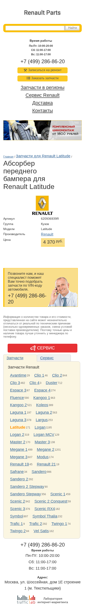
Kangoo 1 (41, 398)
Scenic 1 (57, 494)
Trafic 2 (35, 523)
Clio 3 (15, 383)
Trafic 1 (16, 523)
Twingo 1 (59, 523)
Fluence (17, 398)
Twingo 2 (18, 531)
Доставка (42, 103)
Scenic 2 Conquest (50, 501)
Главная (8, 156)
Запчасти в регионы (43, 87)
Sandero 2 (19, 479)
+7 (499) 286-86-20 (42, 61)
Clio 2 (57, 375)
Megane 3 (18, 457)
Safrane (17, 471)
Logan (40, 427)
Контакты (42, 110)
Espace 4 (42, 390)
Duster (51, 383)
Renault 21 (46, 464)
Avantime (18, 375)
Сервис (47, 358)
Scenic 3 (17, 509)
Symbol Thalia (44, 516)
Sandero (39, 471)
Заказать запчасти (44, 78)
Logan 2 (17, 434)
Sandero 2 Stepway (27, 486)
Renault (47, 234)
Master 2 (17, 442)
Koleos (42, 405)
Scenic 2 (17, 501)
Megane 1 (18, 449)
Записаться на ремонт (44, 70)
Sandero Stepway (25, 494)
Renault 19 (19, 464)
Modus (43, 457)
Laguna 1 (18, 412)
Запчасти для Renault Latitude (43, 156)
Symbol (16, 516)
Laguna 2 (44, 412)
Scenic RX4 (44, 509)
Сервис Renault (43, 95)
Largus (42, 420)
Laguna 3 (18, 420)
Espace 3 (18, 390)
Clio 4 (34, 383)
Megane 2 (45, 449)
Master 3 (42, 442)
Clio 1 (39, 375)
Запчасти (15, 358)
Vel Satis (41, 531)
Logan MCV (44, 434)
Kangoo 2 (18, 405)
